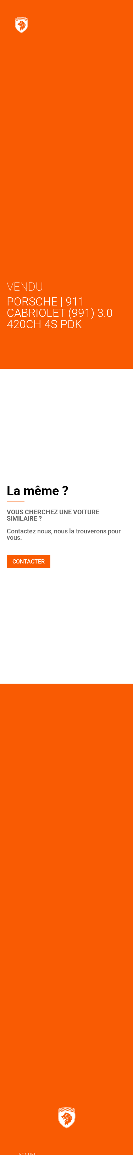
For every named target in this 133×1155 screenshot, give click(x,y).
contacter (28, 561)
